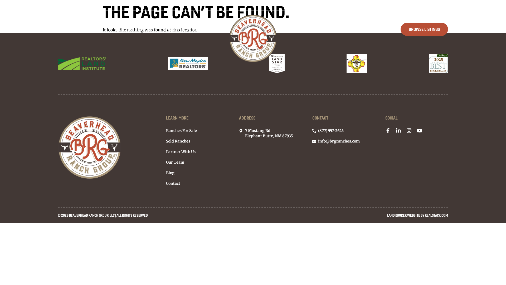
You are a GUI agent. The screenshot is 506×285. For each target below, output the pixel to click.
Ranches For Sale (79, 29)
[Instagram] (409, 130)
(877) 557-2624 (437, 5)
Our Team (310, 29)
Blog (343, 29)
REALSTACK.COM (436, 215)
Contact (374, 29)
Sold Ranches (132, 29)
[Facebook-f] (388, 130)
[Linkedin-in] (398, 130)
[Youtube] (419, 130)
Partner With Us (184, 29)
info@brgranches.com (394, 5)
